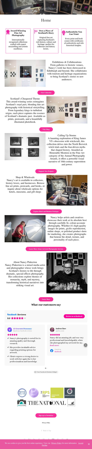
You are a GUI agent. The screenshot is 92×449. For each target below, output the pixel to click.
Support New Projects (46, 171)
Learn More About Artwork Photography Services (46, 249)
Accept (80, 443)
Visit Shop (46, 129)
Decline (44, 445)
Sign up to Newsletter (46, 415)
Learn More (46, 299)
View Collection (46, 92)
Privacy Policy (46, 423)
